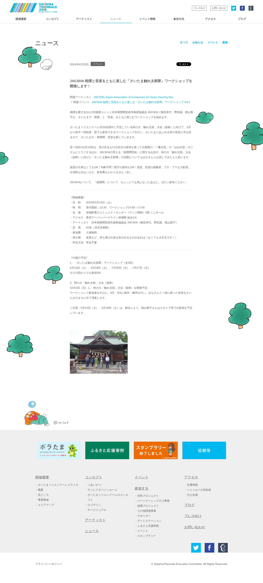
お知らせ (197, 42)
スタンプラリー (146, 535)
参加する (141, 488)
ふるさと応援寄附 (148, 525)
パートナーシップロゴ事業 (153, 500)
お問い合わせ (219, 8)
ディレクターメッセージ (102, 489)
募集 (225, 42)
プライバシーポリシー (48, 563)
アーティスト (84, 18)
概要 (40, 489)
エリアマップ (46, 504)
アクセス (210, 18)
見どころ (43, 494)
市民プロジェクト (148, 495)
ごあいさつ (94, 484)
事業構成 (43, 499)
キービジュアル (97, 509)
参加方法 (178, 18)
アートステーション (149, 520)
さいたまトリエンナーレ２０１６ (58, 484)
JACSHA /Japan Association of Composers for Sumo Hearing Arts (133, 97)
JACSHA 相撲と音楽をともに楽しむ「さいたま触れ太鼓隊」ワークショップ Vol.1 (141, 102)
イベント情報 (147, 18)
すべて (184, 42)
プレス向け (199, 8)
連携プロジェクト (148, 505)
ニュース (115, 18)
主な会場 (192, 494)
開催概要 (21, 18)
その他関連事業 (146, 510)
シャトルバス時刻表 (199, 489)
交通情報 (192, 484)
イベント (212, 42)
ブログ (242, 18)
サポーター (144, 515)
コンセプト (52, 18)
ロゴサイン (94, 504)
